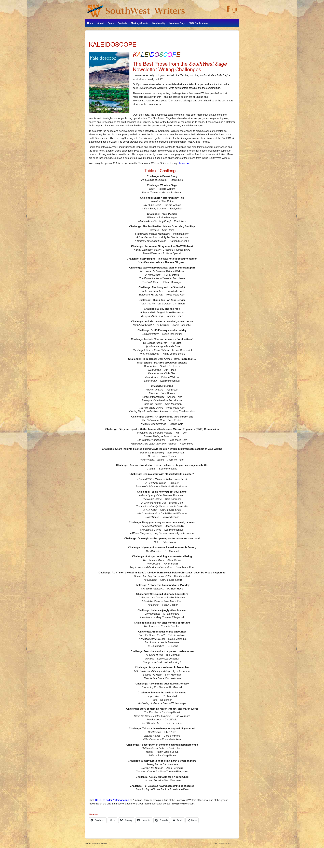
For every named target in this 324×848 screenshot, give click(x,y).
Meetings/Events (139, 23)
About (100, 23)
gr (235, 9)
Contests (122, 23)
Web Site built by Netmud (224, 843)
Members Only (177, 23)
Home (90, 23)
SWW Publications (198, 23)
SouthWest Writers (99, 843)
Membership (158, 23)
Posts (111, 23)
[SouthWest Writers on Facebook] (227, 11)
